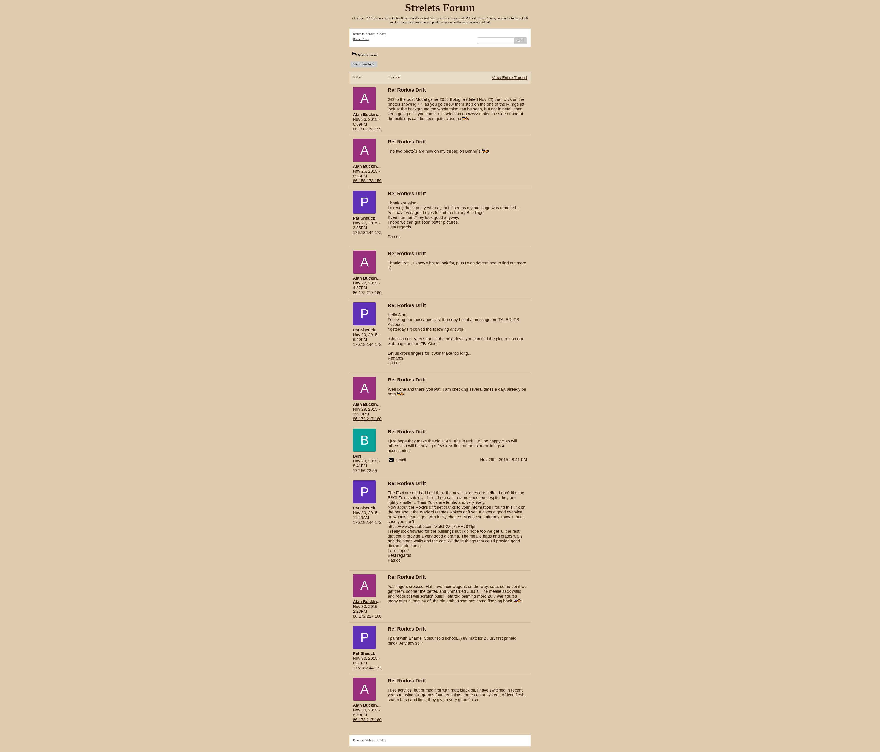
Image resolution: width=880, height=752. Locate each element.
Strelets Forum (367, 55)
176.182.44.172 (367, 232)
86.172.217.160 (367, 292)
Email (401, 460)
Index (382, 34)
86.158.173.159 (367, 129)
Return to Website (364, 34)
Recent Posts (361, 39)
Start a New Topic (364, 64)
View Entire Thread (509, 77)
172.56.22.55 (365, 470)
